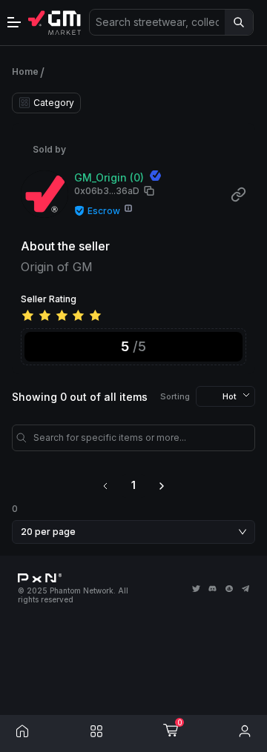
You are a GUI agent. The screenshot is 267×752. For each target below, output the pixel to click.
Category (53, 102)
